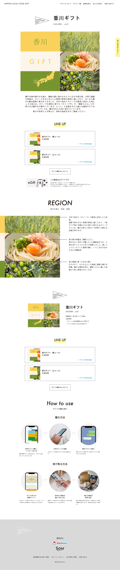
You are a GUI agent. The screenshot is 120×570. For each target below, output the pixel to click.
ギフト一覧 (77, 3)
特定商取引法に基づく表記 (41, 557)
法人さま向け (97, 3)
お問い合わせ (83, 557)
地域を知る (87, 3)
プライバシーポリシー (57, 557)
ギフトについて (65, 3)
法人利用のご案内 (71, 557)
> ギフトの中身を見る (85, 144)
